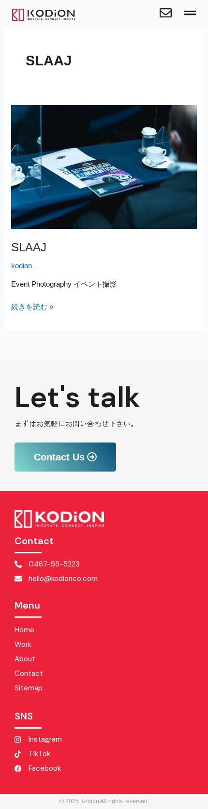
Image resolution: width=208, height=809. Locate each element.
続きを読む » (32, 306)
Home (24, 630)
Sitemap (29, 688)
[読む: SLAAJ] (104, 166)
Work (23, 644)
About (25, 659)
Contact (29, 673)
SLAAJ (28, 247)
